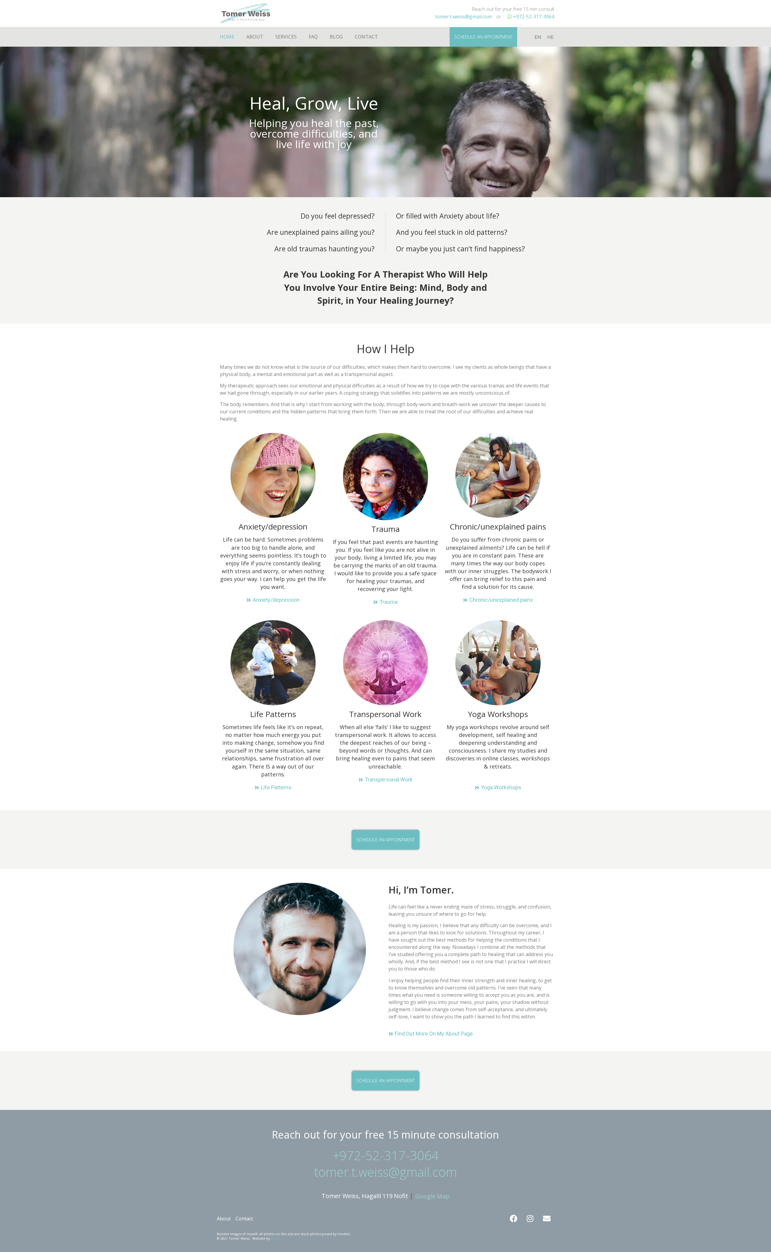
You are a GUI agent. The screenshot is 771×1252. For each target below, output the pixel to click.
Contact (366, 36)
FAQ (313, 36)
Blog (336, 36)
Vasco (275, 1238)
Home (227, 36)
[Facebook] (513, 1218)
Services (286, 36)
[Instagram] (530, 1218)
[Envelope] (546, 1218)
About (254, 36)
